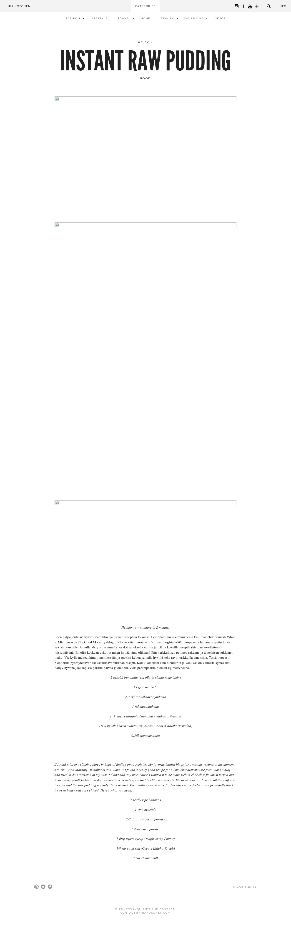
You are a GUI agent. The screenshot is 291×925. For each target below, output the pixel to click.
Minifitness (65, 642)
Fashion (72, 18)
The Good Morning (91, 642)
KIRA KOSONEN (18, 6)
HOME (145, 18)
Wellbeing (193, 18)
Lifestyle (99, 18)
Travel (124, 18)
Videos (220, 18)
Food (145, 78)
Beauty (167, 18)
